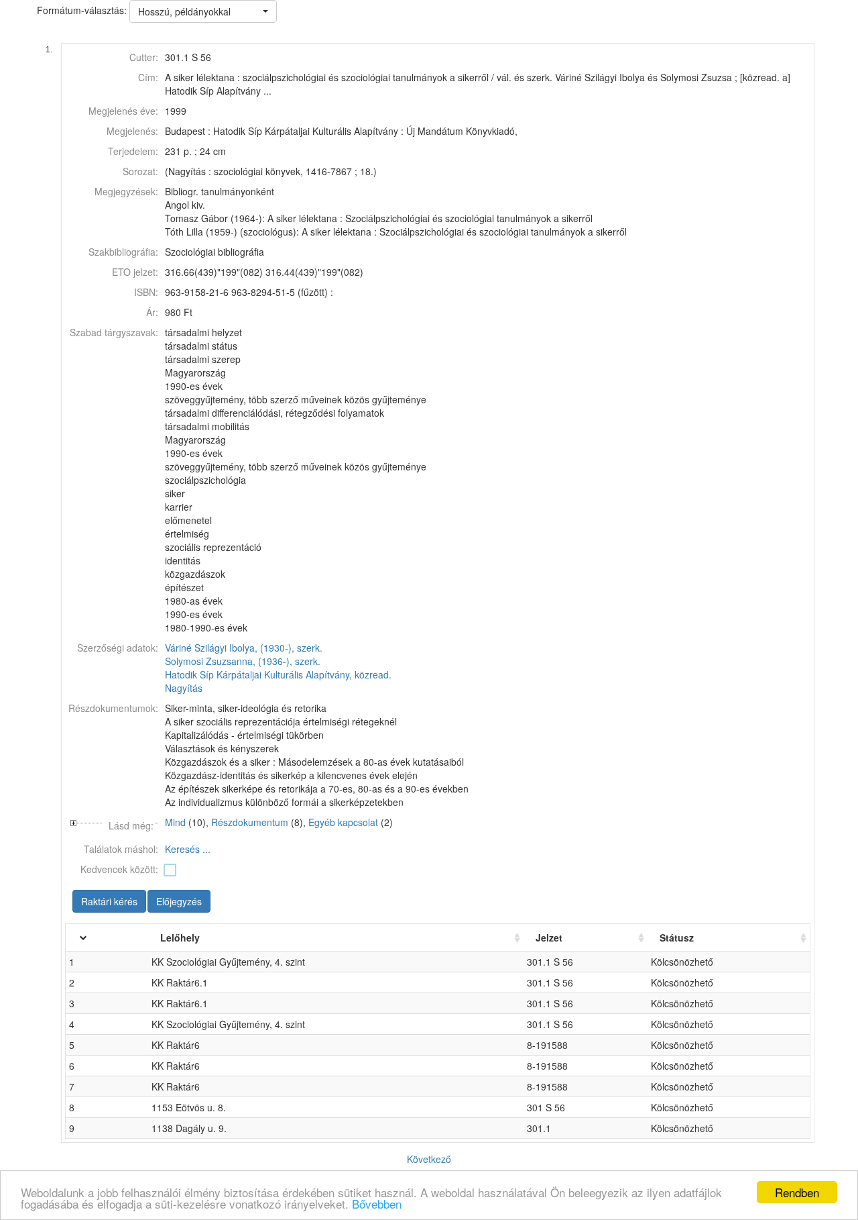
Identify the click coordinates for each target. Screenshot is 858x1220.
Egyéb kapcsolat (343, 822)
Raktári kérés (109, 901)
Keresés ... (187, 849)
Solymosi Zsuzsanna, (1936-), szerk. (242, 661)
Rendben (797, 1192)
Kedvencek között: (119, 869)
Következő (429, 1159)
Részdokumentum (249, 822)
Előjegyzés (179, 901)
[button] (203, 11)
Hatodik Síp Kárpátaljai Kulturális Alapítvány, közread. (278, 674)
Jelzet (549, 937)
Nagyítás (183, 688)
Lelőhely (180, 937)
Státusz (677, 937)
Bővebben (377, 1203)
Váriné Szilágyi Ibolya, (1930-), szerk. (243, 647)
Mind (175, 822)
